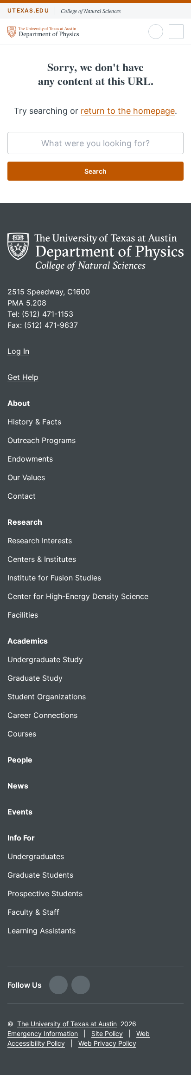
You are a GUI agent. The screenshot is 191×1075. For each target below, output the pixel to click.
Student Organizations (46, 696)
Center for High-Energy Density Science (77, 596)
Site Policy (107, 1033)
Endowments (30, 458)
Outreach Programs (41, 440)
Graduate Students (40, 875)
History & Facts (34, 421)
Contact (21, 496)
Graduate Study (35, 678)
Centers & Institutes (41, 559)
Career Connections (42, 715)
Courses (21, 733)
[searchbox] (95, 143)
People (19, 759)
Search (95, 171)
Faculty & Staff (33, 912)
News (17, 785)
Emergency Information (42, 1033)
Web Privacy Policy (107, 1043)
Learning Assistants (41, 930)
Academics (27, 640)
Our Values (26, 477)
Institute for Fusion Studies (54, 577)
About (18, 403)
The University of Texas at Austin (67, 1024)
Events (19, 811)
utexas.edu (28, 10)
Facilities (22, 614)
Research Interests (39, 540)
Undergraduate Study (45, 659)
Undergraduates (35, 856)
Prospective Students (45, 893)
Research (24, 522)
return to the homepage (128, 111)
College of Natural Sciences (91, 10)
